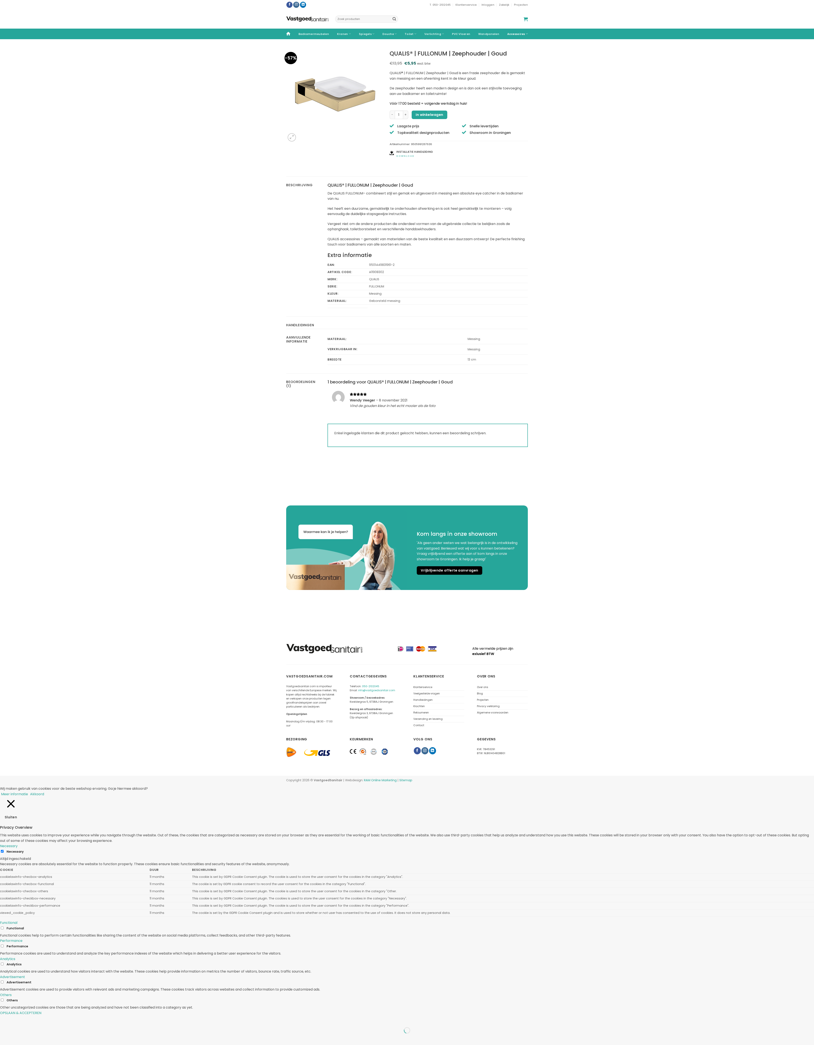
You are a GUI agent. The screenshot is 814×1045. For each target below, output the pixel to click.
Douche (388, 34)
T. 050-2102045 (440, 5)
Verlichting (432, 34)
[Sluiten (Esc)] (41, 1020)
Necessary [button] (9, 846)
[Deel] (29, 1020)
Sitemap (405, 780)
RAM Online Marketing (380, 780)
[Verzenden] (394, 19)
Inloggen (488, 5)
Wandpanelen (488, 34)
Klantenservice (466, 5)
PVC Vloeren (461, 34)
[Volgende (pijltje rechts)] (17, 1038)
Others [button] (6, 994)
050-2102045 (370, 686)
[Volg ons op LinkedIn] (303, 5)
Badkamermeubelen (313, 34)
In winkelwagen (429, 114)
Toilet (409, 34)
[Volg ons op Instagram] (296, 5)
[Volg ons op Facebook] (289, 5)
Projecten (521, 5)
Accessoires (516, 34)
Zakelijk (504, 5)
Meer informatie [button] (14, 794)
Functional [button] (8, 922)
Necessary (15, 851)
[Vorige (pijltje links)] (4, 1038)
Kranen (342, 34)
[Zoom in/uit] (4, 1020)
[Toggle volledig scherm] (17, 1020)
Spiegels (365, 34)
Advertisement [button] (12, 976)
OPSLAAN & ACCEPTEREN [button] (20, 1012)
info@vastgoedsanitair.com (376, 690)
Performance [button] (11, 940)
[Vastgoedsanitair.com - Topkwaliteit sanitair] (307, 19)
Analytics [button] (7, 958)
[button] (526, 19)
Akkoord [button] (37, 794)
